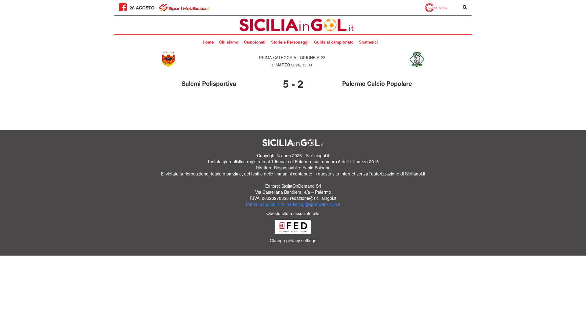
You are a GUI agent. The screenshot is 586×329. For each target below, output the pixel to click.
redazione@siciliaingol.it (313, 198)
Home (208, 42)
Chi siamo (228, 42)
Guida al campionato (333, 42)
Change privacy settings (293, 240)
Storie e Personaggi (290, 42)
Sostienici (368, 42)
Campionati (255, 42)
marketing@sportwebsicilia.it (312, 204)
